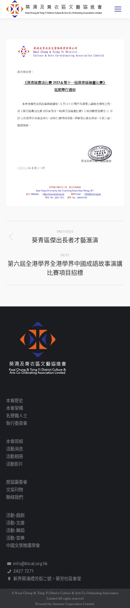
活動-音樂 (15, 538)
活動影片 (14, 464)
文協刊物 (14, 489)
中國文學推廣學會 (23, 545)
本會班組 (14, 441)
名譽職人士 (16, 415)
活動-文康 (15, 523)
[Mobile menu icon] (118, 9)
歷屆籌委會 (16, 482)
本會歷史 (14, 400)
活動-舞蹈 (15, 530)
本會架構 (14, 408)
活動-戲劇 (15, 515)
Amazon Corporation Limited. (73, 604)
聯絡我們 (14, 497)
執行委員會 (16, 423)
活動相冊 (14, 456)
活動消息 (14, 449)
